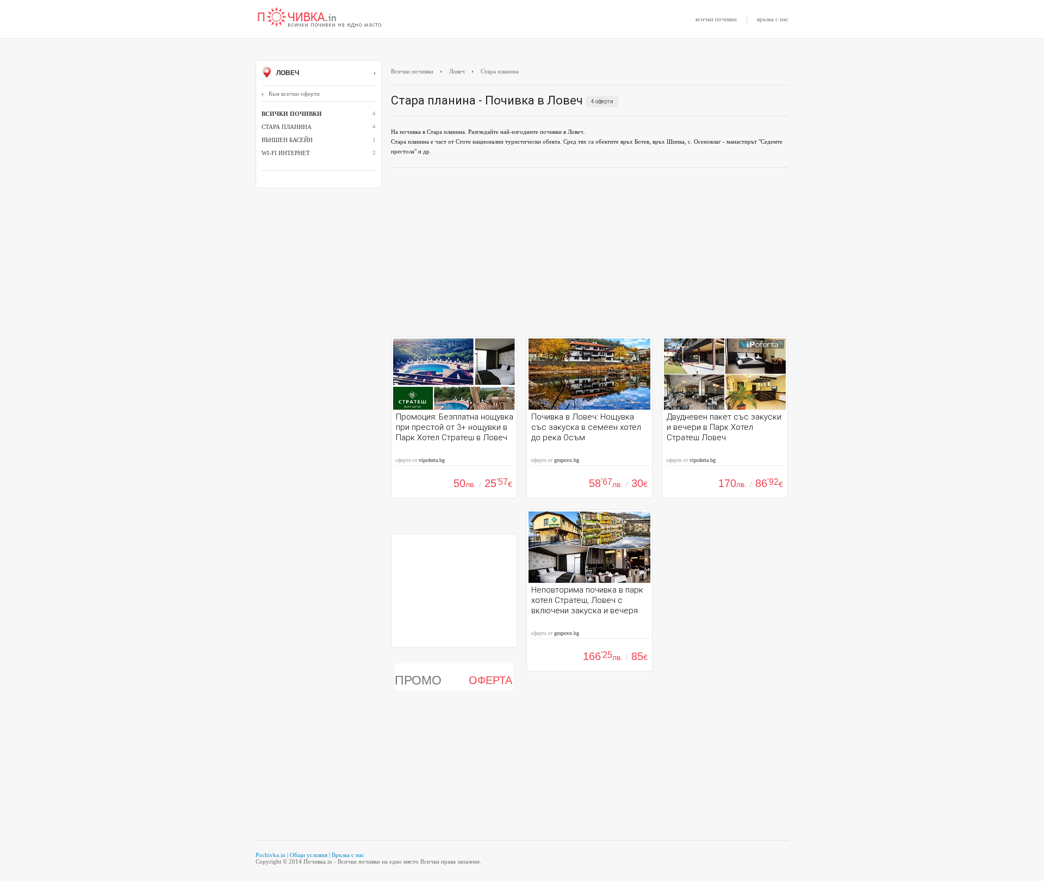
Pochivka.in (270, 855)
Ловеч (287, 73)
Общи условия (308, 855)
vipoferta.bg (432, 460)
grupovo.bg (566, 460)
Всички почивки (412, 71)
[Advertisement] (589, 254)
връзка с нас (772, 19)
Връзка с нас (348, 855)
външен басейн (287, 140)
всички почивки (716, 19)
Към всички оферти (294, 93)
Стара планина (287, 127)
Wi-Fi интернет (286, 153)
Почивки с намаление (320, 18)
